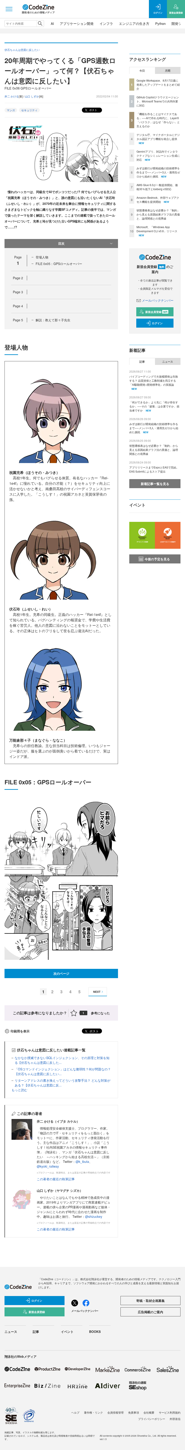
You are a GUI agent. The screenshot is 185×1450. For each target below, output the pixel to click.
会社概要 (148, 1412)
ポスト (92, 110)
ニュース (167, 362)
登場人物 (42, 257)
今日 (142, 71)
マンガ (11, 110)
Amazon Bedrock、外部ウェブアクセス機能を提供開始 (157, 199)
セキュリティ (29, 110)
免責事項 (133, 1412)
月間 (167, 71)
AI (52, 23)
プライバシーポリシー (151, 1419)
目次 (61, 243)
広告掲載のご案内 (150, 1312)
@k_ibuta (82, 1161)
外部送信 (175, 1419)
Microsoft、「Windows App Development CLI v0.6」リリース (156, 229)
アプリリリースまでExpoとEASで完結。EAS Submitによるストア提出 (154, 469)
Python (160, 23)
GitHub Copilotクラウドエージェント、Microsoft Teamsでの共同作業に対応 (157, 101)
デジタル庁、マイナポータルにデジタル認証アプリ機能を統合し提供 (158, 137)
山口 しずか (32, 96)
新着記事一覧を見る (155, 483)
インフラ (106, 23)
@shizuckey (93, 1216)
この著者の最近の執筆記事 (56, 1179)
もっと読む (19, 1090)
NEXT (96, 992)
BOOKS (95, 1331)
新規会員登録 (156, 312)
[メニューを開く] (9, 9)
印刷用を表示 (20, 1031)
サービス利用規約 (169, 1412)
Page (18, 278)
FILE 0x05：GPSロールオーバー (59, 263)
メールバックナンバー (157, 300)
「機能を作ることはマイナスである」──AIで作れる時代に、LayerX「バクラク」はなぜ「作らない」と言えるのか (158, 120)
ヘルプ (75, 1412)
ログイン (157, 323)
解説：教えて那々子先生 (53, 320)
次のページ (61, 973)
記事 (142, 362)
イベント (67, 1331)
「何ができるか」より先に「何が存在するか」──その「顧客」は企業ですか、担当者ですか (154, 406)
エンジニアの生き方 (134, 23)
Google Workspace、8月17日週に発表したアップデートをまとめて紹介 (158, 84)
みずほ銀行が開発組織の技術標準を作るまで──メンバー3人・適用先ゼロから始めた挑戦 (158, 172)
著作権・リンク (93, 1412)
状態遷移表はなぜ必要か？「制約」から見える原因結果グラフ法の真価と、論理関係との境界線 (158, 214)
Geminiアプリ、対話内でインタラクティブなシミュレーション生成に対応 (158, 155)
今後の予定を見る (157, 559)
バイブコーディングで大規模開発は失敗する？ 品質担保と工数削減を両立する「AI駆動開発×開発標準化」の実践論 (153, 380)
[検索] (40, 23)
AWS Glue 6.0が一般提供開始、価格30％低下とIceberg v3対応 (157, 187)
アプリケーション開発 (77, 23)
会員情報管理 (115, 1412)
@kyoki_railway (48, 1166)
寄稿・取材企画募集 (150, 1300)
